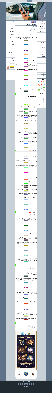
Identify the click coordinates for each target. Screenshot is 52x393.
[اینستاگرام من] (28, 384)
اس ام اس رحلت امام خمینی (32, 328)
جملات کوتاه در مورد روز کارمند (32, 31)
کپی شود (26, 40)
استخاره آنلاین (33, 0)
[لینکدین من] (18, 384)
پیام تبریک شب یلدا (12, 64)
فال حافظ (43, 0)
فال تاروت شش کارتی (11, 35)
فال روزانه (37, 0)
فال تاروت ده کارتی (12, 38)
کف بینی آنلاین (43, 51)
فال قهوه (44, 44)
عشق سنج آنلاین (43, 71)
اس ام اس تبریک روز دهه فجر (32, 324)
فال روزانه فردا (12, 77)
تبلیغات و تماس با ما (25, 0)
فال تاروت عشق (12, 40)
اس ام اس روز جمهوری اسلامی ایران (32, 325)
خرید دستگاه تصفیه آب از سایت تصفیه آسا (11, 49)
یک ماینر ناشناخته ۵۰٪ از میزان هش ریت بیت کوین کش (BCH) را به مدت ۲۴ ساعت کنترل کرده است (10, 52)
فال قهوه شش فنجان (43, 47)
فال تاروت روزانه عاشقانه (11, 41)
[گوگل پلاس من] (22, 384)
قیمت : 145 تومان (10, 22)
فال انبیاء (44, 40)
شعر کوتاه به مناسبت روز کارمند (32, 30)
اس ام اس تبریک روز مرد (42, 31)
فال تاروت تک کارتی (12, 30)
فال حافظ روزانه (12, 61)
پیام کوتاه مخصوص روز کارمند (32, 31)
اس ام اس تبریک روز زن (42, 23)
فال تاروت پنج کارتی (12, 34)
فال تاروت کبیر (12, 27)
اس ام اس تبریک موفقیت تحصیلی (41, 29)
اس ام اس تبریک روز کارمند (26, 5)
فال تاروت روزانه (12, 25)
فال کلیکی (44, 66)
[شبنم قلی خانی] (19, 22)
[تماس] (26, 384)
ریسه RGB (44, 75)
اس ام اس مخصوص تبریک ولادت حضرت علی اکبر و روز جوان (29, 329)
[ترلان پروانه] (26, 22)
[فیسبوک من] (29, 384)
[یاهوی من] (33, 384)
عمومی (32, 377)
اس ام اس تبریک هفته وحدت (42, 28)
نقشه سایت (22, 387)
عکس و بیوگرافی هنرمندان (11, 78)
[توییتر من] (24, 384)
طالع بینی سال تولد (43, 107)
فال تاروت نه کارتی (12, 37)
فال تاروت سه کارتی (12, 31)
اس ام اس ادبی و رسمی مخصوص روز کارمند (31, 32)
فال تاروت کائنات (12, 28)
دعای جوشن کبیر (43, 60)
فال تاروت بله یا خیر (12, 42)
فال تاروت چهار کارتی (12, 32)
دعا (44, 62)
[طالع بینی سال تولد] (41, 101)
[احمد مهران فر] (33, 22)
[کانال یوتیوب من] (20, 384)
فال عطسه (13, 72)
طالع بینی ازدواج (43, 56)
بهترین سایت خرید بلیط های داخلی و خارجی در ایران (10, 54)
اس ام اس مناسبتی (29, 0)
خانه (45, 0)
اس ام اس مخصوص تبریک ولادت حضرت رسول (30, 326)
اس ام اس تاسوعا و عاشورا (32, 327)
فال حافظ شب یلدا (12, 63)
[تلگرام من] (31, 384)
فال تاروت (40, 0)
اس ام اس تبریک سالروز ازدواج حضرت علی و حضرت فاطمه (42, 26)
